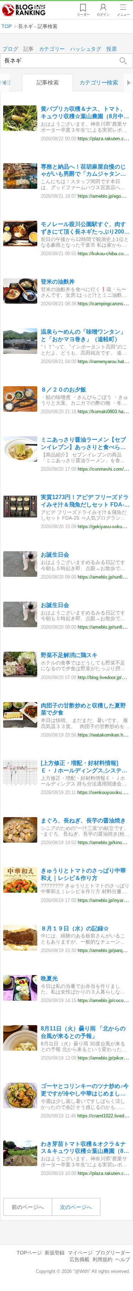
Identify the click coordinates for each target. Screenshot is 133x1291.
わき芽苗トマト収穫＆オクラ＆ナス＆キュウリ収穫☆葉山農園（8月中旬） (85, 1148)
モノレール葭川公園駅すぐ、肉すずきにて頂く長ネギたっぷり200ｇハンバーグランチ (85, 228)
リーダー (83, 14)
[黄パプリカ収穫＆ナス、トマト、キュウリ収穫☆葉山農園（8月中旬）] (20, 129)
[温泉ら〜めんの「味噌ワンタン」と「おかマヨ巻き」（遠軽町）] (20, 352)
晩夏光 (49, 978)
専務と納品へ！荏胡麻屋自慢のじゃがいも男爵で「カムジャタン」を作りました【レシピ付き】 (83, 171)
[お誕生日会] (20, 575)
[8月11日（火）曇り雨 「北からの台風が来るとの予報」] (20, 1049)
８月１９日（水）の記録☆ (75, 928)
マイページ (80, 1253)
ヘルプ (122, 1259)
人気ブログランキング (23, 10)
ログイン (103, 14)
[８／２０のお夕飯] (20, 410)
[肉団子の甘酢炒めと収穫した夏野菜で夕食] (20, 726)
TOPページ (29, 1253)
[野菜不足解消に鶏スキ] (20, 675)
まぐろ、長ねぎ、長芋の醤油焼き (83, 820)
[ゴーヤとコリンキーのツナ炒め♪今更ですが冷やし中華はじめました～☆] (20, 1106)
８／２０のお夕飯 (63, 390)
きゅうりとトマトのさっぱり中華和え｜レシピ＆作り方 (83, 874)
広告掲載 (79, 1259)
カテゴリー (52, 49)
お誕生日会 (55, 555)
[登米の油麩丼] (20, 302)
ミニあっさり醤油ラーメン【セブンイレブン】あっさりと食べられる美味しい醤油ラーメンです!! (83, 444)
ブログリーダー (112, 1253)
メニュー (123, 14)
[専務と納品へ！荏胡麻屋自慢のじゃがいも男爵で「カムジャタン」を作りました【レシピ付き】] (20, 187)
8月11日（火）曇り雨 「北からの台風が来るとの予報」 (83, 1032)
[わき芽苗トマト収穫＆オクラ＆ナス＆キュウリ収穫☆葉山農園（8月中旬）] (20, 1164)
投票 (111, 49)
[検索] (123, 61)
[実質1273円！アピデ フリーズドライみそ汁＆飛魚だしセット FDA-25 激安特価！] (20, 517)
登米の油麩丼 (58, 282)
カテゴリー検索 (98, 83)
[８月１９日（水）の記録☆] (20, 949)
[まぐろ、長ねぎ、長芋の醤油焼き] (20, 841)
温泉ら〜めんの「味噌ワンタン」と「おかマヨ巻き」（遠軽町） (83, 335)
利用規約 (102, 1259)
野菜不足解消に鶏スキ (69, 655)
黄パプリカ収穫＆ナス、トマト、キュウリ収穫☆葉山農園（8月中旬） (83, 113)
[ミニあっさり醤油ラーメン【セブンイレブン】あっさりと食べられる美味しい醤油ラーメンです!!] (20, 460)
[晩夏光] (20, 999)
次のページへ (76, 1207)
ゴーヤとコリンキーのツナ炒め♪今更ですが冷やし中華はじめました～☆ (85, 1090)
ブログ (10, 49)
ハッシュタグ (85, 49)
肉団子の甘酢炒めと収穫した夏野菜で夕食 (83, 709)
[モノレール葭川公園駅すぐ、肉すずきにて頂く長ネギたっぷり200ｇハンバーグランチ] (20, 244)
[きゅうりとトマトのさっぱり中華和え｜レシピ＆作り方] (20, 891)
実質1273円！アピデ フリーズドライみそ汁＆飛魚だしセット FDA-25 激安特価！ (85, 501)
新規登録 (55, 1253)
